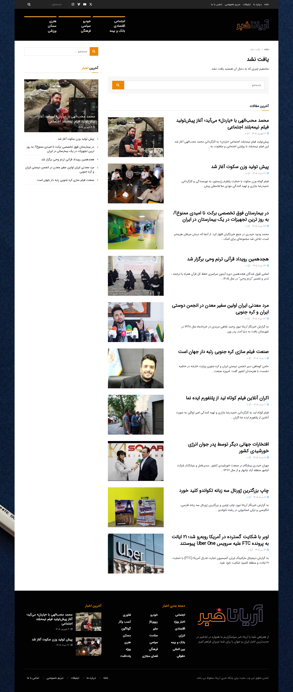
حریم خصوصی (232, 4)
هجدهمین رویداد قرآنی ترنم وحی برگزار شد (228, 259)
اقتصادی (119, 26)
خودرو (87, 21)
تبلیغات (247, 4)
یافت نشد (255, 49)
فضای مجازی (150, 656)
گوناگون (126, 628)
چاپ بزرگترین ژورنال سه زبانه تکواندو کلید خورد (224, 490)
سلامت (153, 635)
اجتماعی (119, 21)
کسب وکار (125, 621)
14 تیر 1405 (260, 550)
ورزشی (52, 30)
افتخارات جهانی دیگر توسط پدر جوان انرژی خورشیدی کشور (228, 448)
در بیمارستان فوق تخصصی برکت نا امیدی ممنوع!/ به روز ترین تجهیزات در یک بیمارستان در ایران (221, 216)
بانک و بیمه (117, 30)
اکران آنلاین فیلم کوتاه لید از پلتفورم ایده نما (227, 398)
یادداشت (125, 656)
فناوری (127, 614)
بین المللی (179, 649)
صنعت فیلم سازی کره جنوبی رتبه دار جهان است (223, 351)
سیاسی (86, 26)
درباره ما (257, 4)
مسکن (52, 26)
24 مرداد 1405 (259, 266)
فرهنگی (86, 30)
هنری (52, 21)
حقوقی (181, 656)
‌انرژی (182, 635)
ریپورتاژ (153, 621)
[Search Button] (27, 4)
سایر (155, 628)
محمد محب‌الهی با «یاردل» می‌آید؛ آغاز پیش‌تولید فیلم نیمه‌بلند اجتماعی (222, 124)
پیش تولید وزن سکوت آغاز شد (240, 166)
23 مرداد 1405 (259, 319)
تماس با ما (216, 4)
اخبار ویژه (179, 621)
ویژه (128, 649)
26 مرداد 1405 (259, 173)
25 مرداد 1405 (259, 226)
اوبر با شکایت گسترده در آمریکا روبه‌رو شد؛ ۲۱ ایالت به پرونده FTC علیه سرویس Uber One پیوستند (220, 540)
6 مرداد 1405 (260, 358)
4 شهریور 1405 (259, 133)
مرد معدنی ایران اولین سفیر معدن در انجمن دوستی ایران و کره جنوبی (220, 309)
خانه (266, 4)
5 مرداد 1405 (259, 457)
